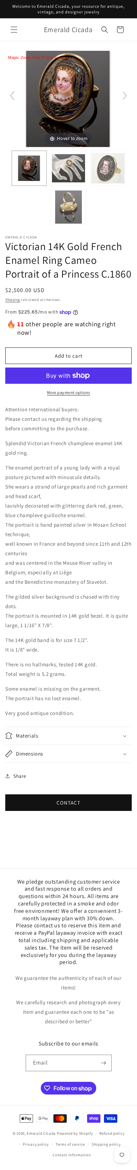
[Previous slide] (12, 96)
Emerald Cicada (41, 1133)
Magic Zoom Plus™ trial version (38, 57)
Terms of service (70, 1144)
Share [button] (19, 776)
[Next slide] (125, 96)
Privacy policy (36, 1144)
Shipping (12, 299)
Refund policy (111, 1133)
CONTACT (68, 802)
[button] (14, 29)
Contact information (72, 1154)
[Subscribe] (103, 1063)
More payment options (68, 392)
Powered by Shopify (75, 1133)
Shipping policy (106, 1144)
